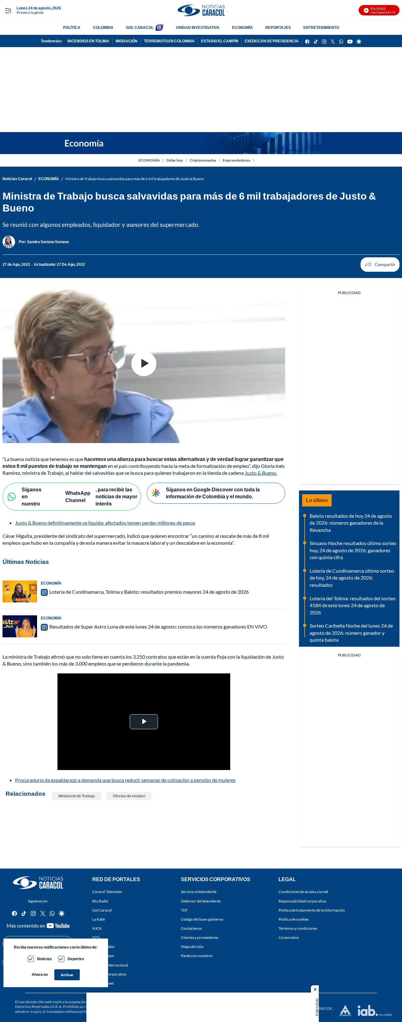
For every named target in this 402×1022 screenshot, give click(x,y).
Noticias (44, 958)
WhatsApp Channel (77, 496)
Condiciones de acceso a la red (303, 892)
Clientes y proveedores (199, 937)
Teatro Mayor (103, 956)
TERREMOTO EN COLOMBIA (169, 41)
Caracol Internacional (110, 965)
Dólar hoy (174, 160)
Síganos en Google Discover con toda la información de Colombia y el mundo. (213, 493)
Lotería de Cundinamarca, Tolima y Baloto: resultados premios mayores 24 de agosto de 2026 (149, 592)
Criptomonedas (203, 160)
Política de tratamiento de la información (312, 910)
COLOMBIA (103, 27)
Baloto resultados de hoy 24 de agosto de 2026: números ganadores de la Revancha (351, 523)
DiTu (96, 937)
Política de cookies (294, 919)
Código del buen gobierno (202, 919)
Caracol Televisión (107, 892)
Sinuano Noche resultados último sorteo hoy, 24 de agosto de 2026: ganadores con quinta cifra (353, 550)
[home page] (201, 10)
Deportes (76, 958)
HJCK (97, 928)
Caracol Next (103, 983)
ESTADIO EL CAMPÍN (219, 41)
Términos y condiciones (298, 928)
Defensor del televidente (201, 901)
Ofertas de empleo (129, 796)
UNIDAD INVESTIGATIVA (198, 27)
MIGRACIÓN (127, 41)
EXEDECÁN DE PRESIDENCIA (272, 41)
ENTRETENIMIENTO (321, 27)
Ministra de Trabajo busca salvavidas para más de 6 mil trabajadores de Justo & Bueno (134, 178)
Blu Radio (100, 901)
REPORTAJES (278, 27)
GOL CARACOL (140, 27)
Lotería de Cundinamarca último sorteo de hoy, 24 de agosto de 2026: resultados (352, 578)
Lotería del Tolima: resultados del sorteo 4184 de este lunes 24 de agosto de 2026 (352, 605)
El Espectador (103, 946)
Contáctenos (191, 928)
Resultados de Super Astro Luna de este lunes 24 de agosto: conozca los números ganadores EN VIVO (158, 626)
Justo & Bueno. (261, 473)
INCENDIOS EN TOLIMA (88, 41)
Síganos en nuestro (31, 496)
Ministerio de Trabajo (76, 796)
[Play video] (143, 363)
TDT (184, 910)
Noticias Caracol (17, 178)
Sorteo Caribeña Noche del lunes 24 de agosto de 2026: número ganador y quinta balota (351, 633)
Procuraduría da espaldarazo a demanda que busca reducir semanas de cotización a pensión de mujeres (125, 780)
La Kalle (98, 919)
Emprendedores (236, 160)
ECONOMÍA (242, 27)
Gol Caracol (102, 910)
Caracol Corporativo (109, 974)
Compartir (380, 264)
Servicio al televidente (198, 892)
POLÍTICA (71, 27)
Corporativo (289, 937)
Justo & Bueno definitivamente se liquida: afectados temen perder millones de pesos (105, 523)
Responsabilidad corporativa (302, 901)
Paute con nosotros (197, 956)
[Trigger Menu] (8, 10)
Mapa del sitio (192, 946)
